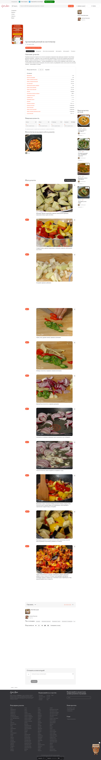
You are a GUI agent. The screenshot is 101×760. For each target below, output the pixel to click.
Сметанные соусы (53, 740)
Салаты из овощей (28, 721)
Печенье (39, 713)
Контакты (62, 756)
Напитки (51, 747)
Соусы (51, 728)
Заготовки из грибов (54, 713)
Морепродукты (13, 733)
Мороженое (40, 735)
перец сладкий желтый (32, 79)
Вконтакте (41, 695)
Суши (25, 709)
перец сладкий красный (32, 81)
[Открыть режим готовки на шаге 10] (74, 511)
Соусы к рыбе (52, 733)
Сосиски (12, 740)
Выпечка (26, 749)
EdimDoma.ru (19, 695)
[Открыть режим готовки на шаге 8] (74, 442)
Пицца (39, 709)
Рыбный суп (12, 713)
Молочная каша (27, 741)
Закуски (12, 737)
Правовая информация (57, 756)
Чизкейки (40, 738)
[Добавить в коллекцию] (88, 116)
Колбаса (12, 738)
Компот (51, 727)
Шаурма (12, 749)
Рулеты (39, 721)
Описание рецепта (30, 51)
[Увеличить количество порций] (42, 69)
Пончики (39, 725)
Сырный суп (12, 712)
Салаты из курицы (28, 715)
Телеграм (41, 698)
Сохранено (13, 10)
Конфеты (39, 734)
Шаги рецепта (58, 51)
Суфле (39, 749)
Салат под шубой (27, 728)
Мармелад (40, 740)
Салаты (25, 712)
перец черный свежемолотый (33, 111)
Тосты (25, 707)
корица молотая (30, 105)
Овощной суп (13, 715)
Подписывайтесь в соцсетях (47, 693)
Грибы (11, 735)
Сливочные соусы (53, 735)
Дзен (52, 695)
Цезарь (25, 731)
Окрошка (12, 722)
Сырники (40, 716)
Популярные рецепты (17, 705)
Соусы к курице (53, 731)
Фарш (11, 730)
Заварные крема (41, 744)
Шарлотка (40, 728)
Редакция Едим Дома (71, 719)
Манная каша (27, 735)
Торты (39, 733)
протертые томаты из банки (33, 93)
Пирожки (40, 715)
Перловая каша (27, 744)
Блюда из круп (53, 719)
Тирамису (40, 746)
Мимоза (26, 730)
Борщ (11, 719)
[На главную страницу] (5, 6)
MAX (47, 699)
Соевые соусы (53, 737)
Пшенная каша (27, 734)
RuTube (48, 698)
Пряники (39, 730)
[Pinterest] (48, 625)
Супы (11, 707)
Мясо (11, 725)
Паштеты (12, 743)
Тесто (25, 750)
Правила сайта (39, 756)
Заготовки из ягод (53, 715)
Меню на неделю (49, 1)
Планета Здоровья (24, 1)
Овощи (11, 734)
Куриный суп (13, 709)
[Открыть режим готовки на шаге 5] (74, 342)
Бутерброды (12, 741)
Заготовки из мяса (53, 710)
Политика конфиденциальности (47, 756)
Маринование (52, 722)
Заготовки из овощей (54, 712)
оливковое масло (31, 95)
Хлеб (39, 707)
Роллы (25, 710)
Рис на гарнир (53, 721)
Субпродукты (13, 728)
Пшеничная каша (27, 747)
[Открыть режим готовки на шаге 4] (74, 309)
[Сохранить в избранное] (86, 116)
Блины (39, 712)
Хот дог (11, 747)
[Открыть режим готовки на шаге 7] (74, 409)
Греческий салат (27, 725)
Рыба (11, 731)
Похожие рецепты (74, 51)
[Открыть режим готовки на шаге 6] (74, 376)
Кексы (39, 719)
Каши (25, 733)
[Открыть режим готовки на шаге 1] (74, 185)
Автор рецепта (66, 51)
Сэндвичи (12, 746)
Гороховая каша (27, 746)
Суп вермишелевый (14, 716)
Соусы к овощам (53, 734)
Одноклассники (42, 696)
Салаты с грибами (28, 718)
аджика (28, 101)
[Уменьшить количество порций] (39, 69)
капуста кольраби (31, 77)
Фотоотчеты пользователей (48, 51)
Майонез (51, 746)
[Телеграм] (42, 625)
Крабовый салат (27, 727)
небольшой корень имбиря (33, 85)
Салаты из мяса (27, 713)
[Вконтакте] (35, 625)
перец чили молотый (31, 109)
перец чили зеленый (31, 87)
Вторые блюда (13, 724)
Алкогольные (52, 749)
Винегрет (26, 724)
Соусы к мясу (52, 730)
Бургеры (12, 744)
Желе (39, 741)
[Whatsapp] (45, 625)
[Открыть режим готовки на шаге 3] (74, 254)
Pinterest (40, 699)
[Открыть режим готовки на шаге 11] (74, 546)
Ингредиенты (38, 51)
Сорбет (51, 707)
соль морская (30, 113)
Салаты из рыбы (27, 719)
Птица (11, 727)
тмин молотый (30, 107)
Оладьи (39, 718)
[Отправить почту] (89, 697)
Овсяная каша (27, 738)
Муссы (39, 743)
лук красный (30, 83)
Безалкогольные (53, 750)
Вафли (39, 724)
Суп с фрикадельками (14, 718)
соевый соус (30, 97)
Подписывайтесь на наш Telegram (37, 1)
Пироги (39, 710)
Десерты (39, 731)
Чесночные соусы (53, 741)
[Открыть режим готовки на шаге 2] (74, 220)
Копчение (52, 716)
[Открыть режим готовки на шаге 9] (74, 475)
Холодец (12, 750)
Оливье (25, 722)
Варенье (51, 724)
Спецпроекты (69, 710)
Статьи (12, 14)
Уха (11, 721)
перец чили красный (31, 89)
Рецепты (13, 12)
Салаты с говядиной (28, 716)
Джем (51, 725)
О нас (68, 717)
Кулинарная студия (71, 707)
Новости (13, 16)
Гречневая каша (27, 740)
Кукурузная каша (27, 743)
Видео (12, 18)
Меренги (39, 750)
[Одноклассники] (39, 625)
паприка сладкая (31, 103)
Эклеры (39, 747)
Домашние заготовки (54, 709)
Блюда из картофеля (54, 718)
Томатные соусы (53, 738)
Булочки (39, 727)
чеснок (28, 91)
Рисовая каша (27, 737)
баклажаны (29, 75)
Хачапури (40, 722)
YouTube (48, 695)
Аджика (51, 743)
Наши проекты (71, 705)
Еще (74, 621)
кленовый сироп (30, 99)
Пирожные (40, 737)
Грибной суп (13, 710)
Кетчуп (51, 744)
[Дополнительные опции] (62, 758)
